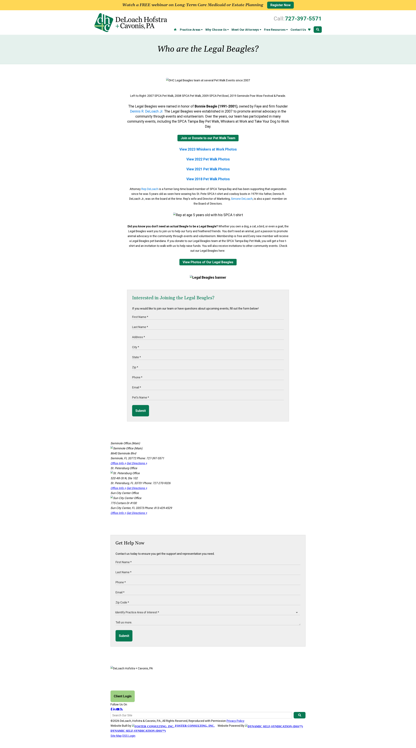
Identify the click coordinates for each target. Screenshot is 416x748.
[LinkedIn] (114, 709)
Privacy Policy (235, 721)
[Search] (318, 29)
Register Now (280, 5)
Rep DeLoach (149, 189)
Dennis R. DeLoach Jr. (146, 111)
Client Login (122, 696)
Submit (140, 411)
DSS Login (128, 735)
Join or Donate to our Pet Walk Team (208, 138)
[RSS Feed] (121, 709)
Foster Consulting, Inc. (194, 725)
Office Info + (118, 463)
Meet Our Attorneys (245, 29)
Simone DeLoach (242, 198)
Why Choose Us (216, 29)
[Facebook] (111, 709)
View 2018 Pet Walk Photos (208, 179)
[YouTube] (118, 709)
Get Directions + (137, 463)
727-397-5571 (303, 18)
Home (175, 29)
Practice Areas (190, 29)
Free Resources (275, 29)
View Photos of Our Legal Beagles (208, 262)
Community (309, 29)
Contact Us (298, 29)
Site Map (116, 735)
